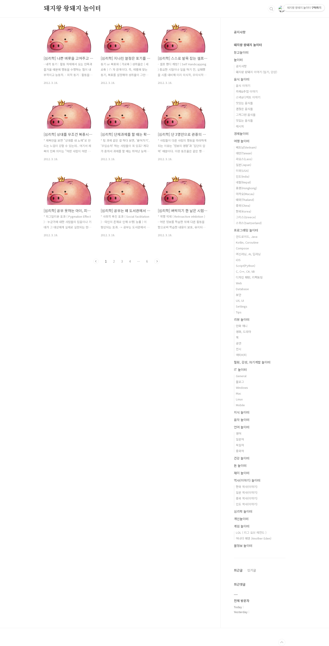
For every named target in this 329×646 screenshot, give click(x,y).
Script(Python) (245, 266)
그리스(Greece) (246, 217)
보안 (238, 295)
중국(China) (243, 205)
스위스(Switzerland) (249, 223)
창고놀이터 (241, 52)
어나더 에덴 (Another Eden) (253, 538)
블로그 (240, 382)
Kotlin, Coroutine (247, 242)
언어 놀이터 (241, 427)
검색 (271, 9)
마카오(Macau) (245, 194)
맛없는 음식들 (244, 120)
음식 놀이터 (241, 79)
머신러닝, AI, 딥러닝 (248, 254)
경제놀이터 (241, 133)
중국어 (240, 451)
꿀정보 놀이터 (243, 545)
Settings (241, 306)
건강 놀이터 (241, 458)
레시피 (240, 126)
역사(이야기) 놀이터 (247, 480)
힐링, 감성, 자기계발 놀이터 (252, 362)
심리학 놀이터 (243, 511)
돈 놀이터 (240, 465)
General (241, 376)
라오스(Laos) (244, 159)
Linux (239, 399)
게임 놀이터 (241, 526)
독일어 (240, 445)
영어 (238, 433)
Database (242, 289)
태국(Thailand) (245, 200)
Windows (242, 387)
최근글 (238, 570)
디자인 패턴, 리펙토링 (249, 277)
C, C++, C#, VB (245, 271)
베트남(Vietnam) (246, 147)
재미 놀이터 (241, 473)
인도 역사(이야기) (246, 504)
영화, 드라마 (243, 331)
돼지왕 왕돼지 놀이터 (72, 9)
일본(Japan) (243, 165)
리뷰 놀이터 (241, 319)
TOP (281, 642)
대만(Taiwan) (244, 153)
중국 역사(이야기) (246, 498)
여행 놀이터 (241, 141)
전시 (238, 349)
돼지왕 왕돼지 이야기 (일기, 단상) (256, 72)
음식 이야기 (243, 85)
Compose (242, 248)
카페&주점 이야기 (247, 91)
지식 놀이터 (241, 412)
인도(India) (242, 176)
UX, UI (240, 300)
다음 (157, 261)
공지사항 (241, 66)
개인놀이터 (241, 518)
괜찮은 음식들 (244, 109)
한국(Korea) (243, 211)
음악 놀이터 (241, 419)
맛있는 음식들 (244, 103)
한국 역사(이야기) (246, 486)
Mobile (240, 405)
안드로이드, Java (246, 236)
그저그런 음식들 (246, 115)
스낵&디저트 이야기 (248, 97)
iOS (238, 260)
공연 (238, 343)
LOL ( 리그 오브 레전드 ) (251, 532)
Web (239, 283)
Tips (238, 312)
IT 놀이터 (240, 369)
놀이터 (238, 59)
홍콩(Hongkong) (246, 188)
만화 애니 (242, 326)
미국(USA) (242, 170)
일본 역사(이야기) (246, 492)
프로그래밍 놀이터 (246, 230)
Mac (238, 393)
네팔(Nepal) (243, 182)
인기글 (251, 570)
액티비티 (241, 355)
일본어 (240, 439)
